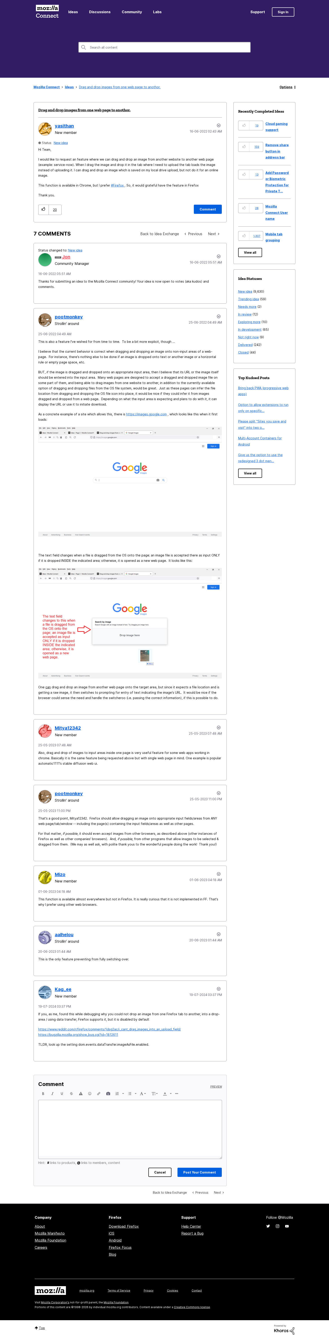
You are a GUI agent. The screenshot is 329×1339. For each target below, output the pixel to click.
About (40, 1226)
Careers (41, 1247)
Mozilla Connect (47, 12)
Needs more (247, 307)
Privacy (149, 1290)
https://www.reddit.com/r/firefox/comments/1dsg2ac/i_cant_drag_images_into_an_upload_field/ (109, 1029)
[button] (43, 210)
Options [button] (286, 87)
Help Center (191, 1226)
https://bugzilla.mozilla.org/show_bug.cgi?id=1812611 (78, 1034)
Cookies (172, 1290)
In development (250, 329)
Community (132, 12)
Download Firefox (124, 1226)
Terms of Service (119, 1290)
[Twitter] (268, 1226)
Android (115, 1240)
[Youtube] (287, 1226)
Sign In (283, 12)
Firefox (119, 185)
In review (245, 314)
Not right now (248, 337)
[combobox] (164, 47)
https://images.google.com (146, 414)
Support (257, 12)
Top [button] (42, 1328)
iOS (111, 1233)
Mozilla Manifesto (50, 1233)
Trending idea (248, 299)
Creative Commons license (192, 1307)
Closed (243, 352)
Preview (216, 1086)
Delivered (245, 345)
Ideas (73, 12)
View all (250, 252)
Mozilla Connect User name (276, 212)
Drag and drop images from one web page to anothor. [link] (119, 87)
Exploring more (249, 322)
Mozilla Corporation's (55, 1302)
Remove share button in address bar (277, 151)
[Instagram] (278, 1226)
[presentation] (43, 1094)
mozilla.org (86, 1290)
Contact (197, 1290)
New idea (61, 143)
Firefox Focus (120, 1247)
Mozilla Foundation (50, 1240)
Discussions (100, 12)
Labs (157, 12)
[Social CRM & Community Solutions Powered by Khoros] (284, 1329)
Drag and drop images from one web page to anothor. (84, 109)
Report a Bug (192, 1233)
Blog (112, 1254)
